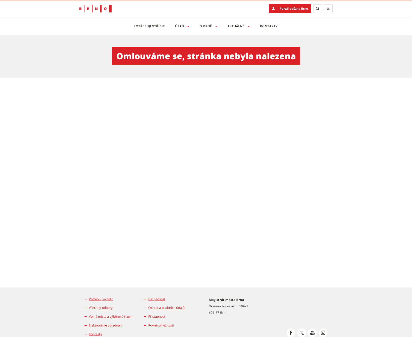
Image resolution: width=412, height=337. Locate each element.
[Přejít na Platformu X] (301, 332)
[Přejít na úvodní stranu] (95, 8)
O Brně (206, 26)
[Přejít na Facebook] (291, 332)
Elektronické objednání (106, 325)
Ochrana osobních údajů (166, 307)
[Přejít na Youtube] (312, 332)
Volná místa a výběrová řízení (110, 316)
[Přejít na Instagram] (323, 332)
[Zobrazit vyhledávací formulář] (317, 8)
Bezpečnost (156, 299)
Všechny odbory (101, 307)
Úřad (180, 26)
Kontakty (268, 26)
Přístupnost (156, 316)
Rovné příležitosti (161, 325)
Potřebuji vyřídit (149, 26)
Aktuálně (236, 26)
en (328, 9)
